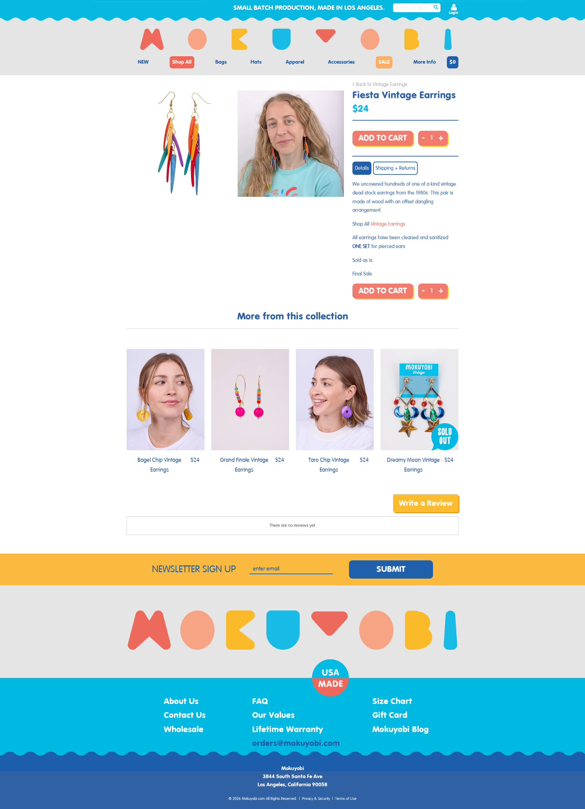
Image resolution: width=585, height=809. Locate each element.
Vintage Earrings (388, 224)
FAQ (260, 701)
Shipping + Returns (395, 168)
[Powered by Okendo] (157, 508)
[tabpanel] (181, 143)
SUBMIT (391, 569)
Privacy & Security (316, 799)
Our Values (273, 715)
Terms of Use (345, 799)
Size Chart (392, 701)
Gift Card (389, 715)
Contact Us (184, 715)
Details (362, 168)
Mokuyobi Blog (400, 729)
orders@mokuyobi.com (296, 743)
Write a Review (426, 503)
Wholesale (183, 729)
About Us (181, 701)
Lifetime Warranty (287, 729)
